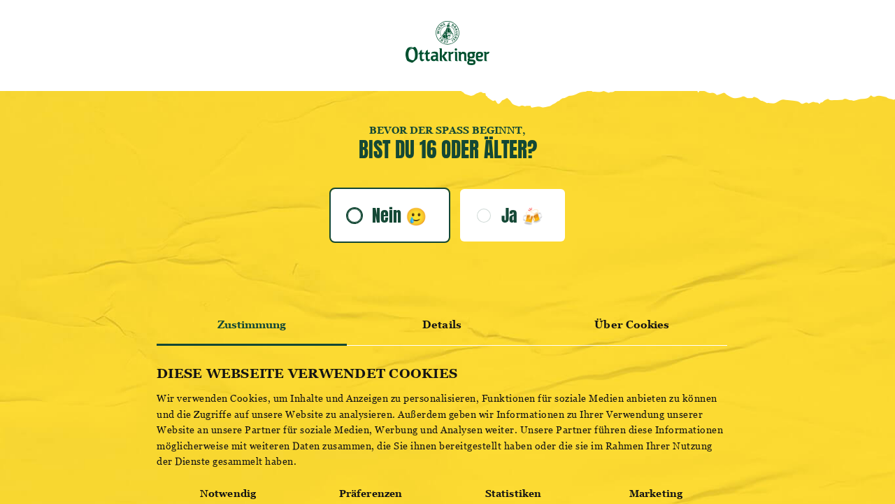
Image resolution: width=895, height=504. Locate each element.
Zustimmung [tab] (252, 324)
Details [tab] (441, 324)
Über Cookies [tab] (631, 324)
